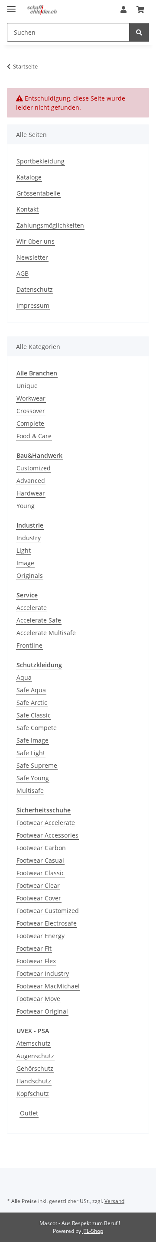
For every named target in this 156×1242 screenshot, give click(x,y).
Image (25, 563)
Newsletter (32, 257)
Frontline (29, 645)
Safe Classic (33, 715)
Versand (114, 1201)
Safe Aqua (31, 690)
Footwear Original (42, 1011)
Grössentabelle (38, 193)
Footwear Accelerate (45, 822)
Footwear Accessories (47, 835)
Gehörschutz (34, 1068)
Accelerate (31, 607)
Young (25, 506)
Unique (27, 385)
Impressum (32, 305)
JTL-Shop (92, 1231)
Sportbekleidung (40, 161)
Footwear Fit (34, 948)
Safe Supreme (36, 765)
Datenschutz (34, 289)
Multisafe (30, 790)
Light (23, 550)
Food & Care (34, 436)
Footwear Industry (42, 973)
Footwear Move (38, 998)
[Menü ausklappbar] (11, 5)
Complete (30, 423)
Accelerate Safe (38, 620)
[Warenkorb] (140, 9)
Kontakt (27, 209)
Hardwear (30, 493)
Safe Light (30, 753)
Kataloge (29, 177)
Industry (28, 538)
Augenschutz (35, 1056)
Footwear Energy (40, 936)
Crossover (30, 411)
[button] (123, 9)
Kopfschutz (32, 1093)
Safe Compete (36, 728)
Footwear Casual (40, 860)
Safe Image (32, 740)
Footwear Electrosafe (46, 923)
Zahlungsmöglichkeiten (50, 225)
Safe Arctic (31, 702)
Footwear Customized (47, 910)
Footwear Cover (38, 898)
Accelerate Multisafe (46, 633)
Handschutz (33, 1081)
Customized (33, 468)
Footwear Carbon (41, 848)
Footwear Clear (38, 885)
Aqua (24, 677)
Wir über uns (35, 241)
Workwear (31, 398)
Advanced (30, 480)
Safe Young (32, 778)
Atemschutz (33, 1043)
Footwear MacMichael (48, 986)
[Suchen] (139, 32)
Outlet (29, 1113)
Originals (29, 575)
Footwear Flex (36, 961)
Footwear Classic (40, 873)
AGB (22, 273)
